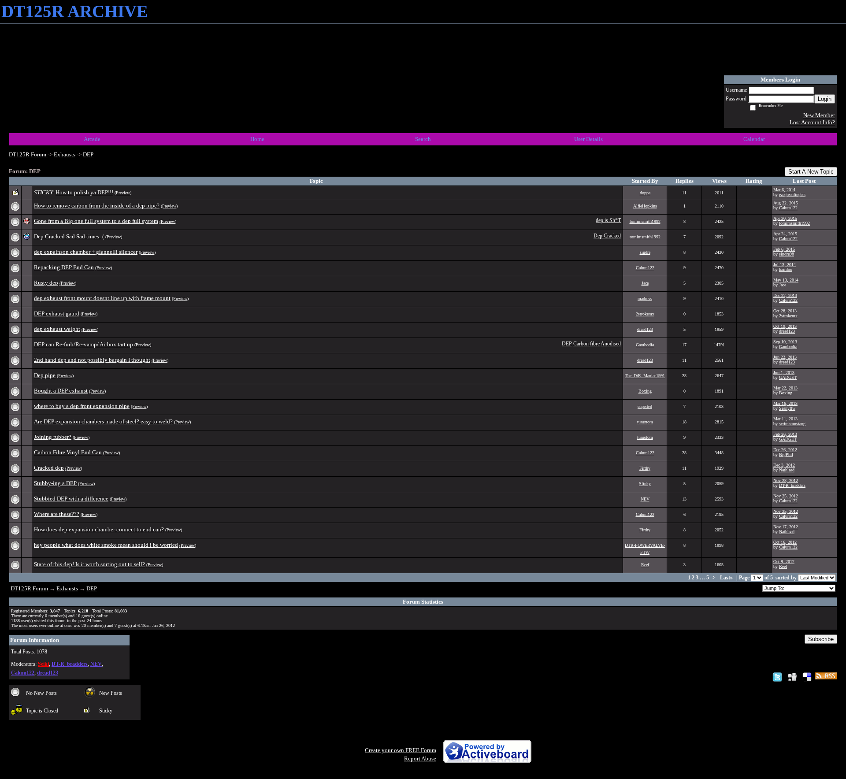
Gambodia (645, 344)
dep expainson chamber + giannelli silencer (85, 252)
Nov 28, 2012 (785, 480)
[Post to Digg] (792, 676)
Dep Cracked (607, 236)
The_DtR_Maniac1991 (645, 375)
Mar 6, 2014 (784, 189)
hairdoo (785, 269)
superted (645, 406)
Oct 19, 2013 (785, 326)
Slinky (645, 483)
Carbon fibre (586, 344)
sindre (645, 252)
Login (824, 99)
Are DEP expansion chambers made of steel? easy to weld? (103, 421)
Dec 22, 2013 (785, 295)
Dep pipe (45, 375)
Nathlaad (786, 469)
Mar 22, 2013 (785, 388)
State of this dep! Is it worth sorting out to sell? (89, 564)
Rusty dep (46, 282)
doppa (645, 192)
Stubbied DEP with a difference (71, 498)
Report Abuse (420, 758)
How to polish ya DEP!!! (84, 192)
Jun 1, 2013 (783, 372)
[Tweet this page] (777, 676)
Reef (645, 564)
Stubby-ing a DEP (55, 483)
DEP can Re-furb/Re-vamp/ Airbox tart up (83, 344)
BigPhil (786, 454)
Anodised (611, 344)
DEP (88, 154)
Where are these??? (56, 514)
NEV (645, 499)
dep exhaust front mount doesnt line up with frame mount (102, 298)
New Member (819, 115)
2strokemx (645, 314)
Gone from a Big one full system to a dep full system (96, 221)
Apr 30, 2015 (785, 218)
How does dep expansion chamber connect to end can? (99, 529)
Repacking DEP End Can (64, 267)
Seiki (43, 664)
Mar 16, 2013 (785, 403)
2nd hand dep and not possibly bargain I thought (92, 359)
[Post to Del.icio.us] (807, 676)
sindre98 (786, 254)
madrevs (645, 298)
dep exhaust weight (57, 329)
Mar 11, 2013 (785, 418)
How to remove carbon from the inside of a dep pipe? (97, 205)
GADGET (788, 377)
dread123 (645, 329)
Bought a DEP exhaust (61, 390)
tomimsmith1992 (645, 221)
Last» (727, 578)
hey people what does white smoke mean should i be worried (106, 545)
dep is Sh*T (608, 220)
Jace (645, 283)
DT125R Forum (28, 154)
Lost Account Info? (812, 122)
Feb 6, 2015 (784, 249)
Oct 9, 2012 (783, 561)
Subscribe (821, 639)
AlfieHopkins (645, 206)
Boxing (645, 391)
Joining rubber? (52, 437)
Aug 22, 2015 (785, 202)
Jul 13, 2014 (784, 264)
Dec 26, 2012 (785, 449)
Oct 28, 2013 (785, 310)
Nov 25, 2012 (785, 495)
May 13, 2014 (785, 280)
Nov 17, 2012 (785, 526)
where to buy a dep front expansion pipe (82, 406)
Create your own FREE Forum (400, 750)
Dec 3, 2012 (784, 465)
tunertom (645, 421)
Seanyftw (787, 408)
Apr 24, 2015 (785, 233)
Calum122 (788, 207)
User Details (588, 139)
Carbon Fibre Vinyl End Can (68, 452)
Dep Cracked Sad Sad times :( (69, 236)
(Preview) (123, 192)
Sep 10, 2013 (785, 341)
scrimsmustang (792, 423)
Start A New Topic (811, 171)
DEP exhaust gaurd (56, 313)
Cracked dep (49, 467)
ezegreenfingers (792, 194)
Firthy (644, 468)
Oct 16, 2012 (785, 542)
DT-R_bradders (792, 485)
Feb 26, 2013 (785, 434)
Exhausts (64, 154)
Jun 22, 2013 (785, 357)
